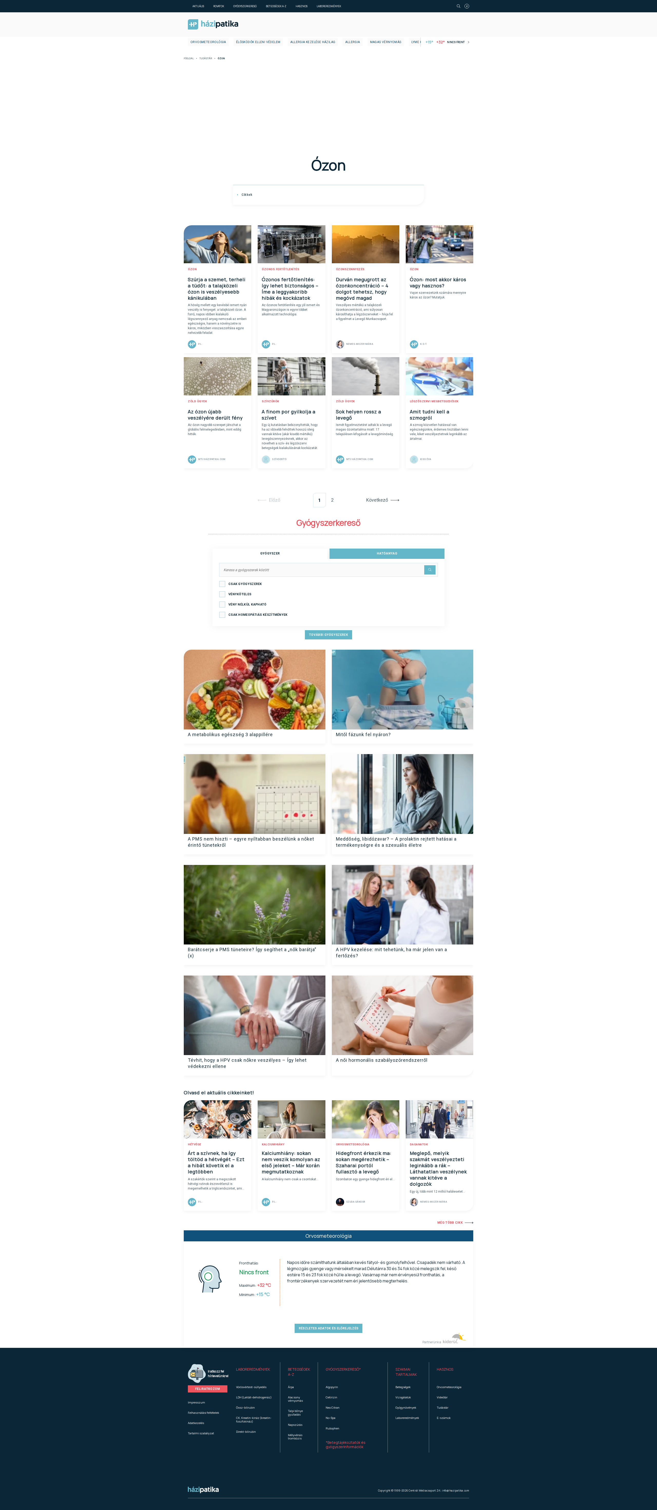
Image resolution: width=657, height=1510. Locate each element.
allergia (352, 42)
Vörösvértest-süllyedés (251, 1387)
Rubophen (332, 1428)
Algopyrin (332, 1387)
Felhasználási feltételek (203, 1413)
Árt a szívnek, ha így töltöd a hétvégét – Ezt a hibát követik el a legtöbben (216, 1162)
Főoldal (189, 58)
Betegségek (403, 1387)
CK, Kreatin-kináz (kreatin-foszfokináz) (254, 1419)
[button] (254, 1372)
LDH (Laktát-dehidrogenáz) (254, 1397)
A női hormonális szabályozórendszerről (382, 1060)
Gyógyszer (270, 553)
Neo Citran (333, 1407)
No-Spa (330, 1418)
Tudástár (205, 58)
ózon (192, 269)
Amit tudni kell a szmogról (429, 414)
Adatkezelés (196, 1423)
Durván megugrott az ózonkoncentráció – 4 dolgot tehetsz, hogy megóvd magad (362, 288)
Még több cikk (450, 1222)
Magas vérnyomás (385, 42)
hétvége (194, 1144)
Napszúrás (295, 1425)
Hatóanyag (387, 553)
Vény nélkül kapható (247, 604)
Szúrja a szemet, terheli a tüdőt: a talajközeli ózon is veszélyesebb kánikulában (217, 288)
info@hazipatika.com (455, 1490)
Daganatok (419, 1144)
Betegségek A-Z (276, 6)
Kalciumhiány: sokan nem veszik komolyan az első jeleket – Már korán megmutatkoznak (291, 1162)
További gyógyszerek (328, 635)
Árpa (291, 1387)
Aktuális (198, 6)
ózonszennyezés (350, 269)
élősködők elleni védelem (258, 42)
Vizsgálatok (403, 1397)
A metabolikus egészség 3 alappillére (230, 734)
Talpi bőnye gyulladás (295, 1412)
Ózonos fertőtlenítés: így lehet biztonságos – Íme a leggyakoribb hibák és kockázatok (290, 288)
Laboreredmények (329, 6)
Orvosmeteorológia (208, 42)
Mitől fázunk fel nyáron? (363, 734)
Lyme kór (419, 42)
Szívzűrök (270, 401)
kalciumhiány (273, 1144)
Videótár (442, 1397)
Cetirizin (331, 1397)
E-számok (444, 1418)
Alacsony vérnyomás (295, 1398)
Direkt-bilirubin (246, 1432)
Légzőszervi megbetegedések (434, 401)
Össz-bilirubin (245, 1407)
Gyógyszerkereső (245, 6)
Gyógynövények (405, 1407)
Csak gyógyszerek (245, 584)
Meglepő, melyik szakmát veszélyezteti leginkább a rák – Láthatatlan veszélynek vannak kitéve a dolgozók (438, 1168)
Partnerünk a (432, 1342)
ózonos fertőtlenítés (280, 269)
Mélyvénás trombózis (295, 1436)
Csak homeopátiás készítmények (258, 615)
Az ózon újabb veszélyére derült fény (215, 414)
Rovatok (218, 6)
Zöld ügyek (197, 401)
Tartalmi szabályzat (201, 1433)
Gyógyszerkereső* (343, 1369)
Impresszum (196, 1402)
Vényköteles (239, 594)
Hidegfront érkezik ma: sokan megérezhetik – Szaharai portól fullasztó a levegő (363, 1162)
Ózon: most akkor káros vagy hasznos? (438, 282)
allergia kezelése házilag (312, 42)
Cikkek (246, 195)
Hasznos (301, 6)
